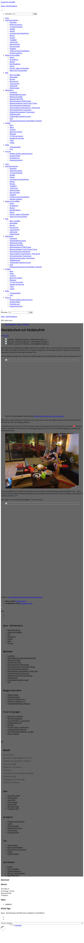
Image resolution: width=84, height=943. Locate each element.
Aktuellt (6, 750)
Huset (12, 57)
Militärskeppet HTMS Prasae (20, 101)
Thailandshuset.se (14, 871)
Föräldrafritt (23, 597)
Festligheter (13, 597)
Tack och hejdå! (9, 764)
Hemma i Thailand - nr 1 (16, 699)
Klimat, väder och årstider (19, 68)
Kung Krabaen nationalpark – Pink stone (25, 108)
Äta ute (12, 79)
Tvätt (12, 140)
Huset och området (12, 55)
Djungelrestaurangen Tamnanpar (22, 112)
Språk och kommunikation (19, 51)
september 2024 (13, 796)
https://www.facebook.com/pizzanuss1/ (49, 416)
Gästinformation (11, 20)
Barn (11, 125)
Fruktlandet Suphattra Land (20, 116)
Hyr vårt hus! (8, 755)
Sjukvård (13, 48)
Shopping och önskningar (14, 779)
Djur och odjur (15, 46)
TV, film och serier (16, 136)
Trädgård (13, 40)
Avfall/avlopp (15, 44)
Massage (13, 134)
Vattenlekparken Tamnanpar (20, 110)
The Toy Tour (12, 830)
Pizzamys (39, 597)
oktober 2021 (12, 798)
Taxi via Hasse (12, 845)
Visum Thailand (13, 734)
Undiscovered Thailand (15, 821)
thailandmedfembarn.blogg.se (18, 703)
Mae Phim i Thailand (15, 716)
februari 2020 (12, 802)
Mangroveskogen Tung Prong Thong (23, 103)
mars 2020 (11, 800)
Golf (11, 118)
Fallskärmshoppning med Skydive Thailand (26, 121)
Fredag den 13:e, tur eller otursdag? (18, 773)
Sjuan (19, 324)
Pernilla (6, 335)
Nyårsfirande (14, 88)
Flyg (11, 149)
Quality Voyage (13, 826)
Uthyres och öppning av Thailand (17, 761)
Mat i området (15, 75)
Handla (12, 29)
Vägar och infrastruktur (18, 70)
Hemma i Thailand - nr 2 (16, 701)
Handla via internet (17, 138)
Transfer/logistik (16, 27)
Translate (18, 925)
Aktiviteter (9, 90)
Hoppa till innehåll (8, 2)
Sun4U (9, 824)
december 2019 (13, 806)
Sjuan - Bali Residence (9, 6)
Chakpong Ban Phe (14, 723)
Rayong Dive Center (14, 828)
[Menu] (2, 10)
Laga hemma (14, 83)
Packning (13, 22)
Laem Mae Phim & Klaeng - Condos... (20, 732)
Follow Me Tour (13, 832)
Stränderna (14, 59)
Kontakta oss (15, 158)
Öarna (12, 66)
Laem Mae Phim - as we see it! (18, 721)
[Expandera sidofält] (2, 738)
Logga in (8, 904)
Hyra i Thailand (13, 869)
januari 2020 (11, 804)
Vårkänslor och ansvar (12, 767)
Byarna (12, 62)
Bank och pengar (16, 132)
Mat (6, 73)
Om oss (8, 151)
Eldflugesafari (15, 114)
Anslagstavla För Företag (16, 729)
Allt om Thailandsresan (16, 873)
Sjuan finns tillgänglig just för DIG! (17, 758)
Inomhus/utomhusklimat (19, 33)
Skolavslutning (9, 776)
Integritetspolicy (16, 160)
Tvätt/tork (14, 42)
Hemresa (7, 770)
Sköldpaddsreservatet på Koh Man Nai (21, 658)
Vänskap (26, 324)
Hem (7, 18)
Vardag (7, 123)
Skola (12, 127)
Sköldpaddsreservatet (18, 94)
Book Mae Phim (13, 875)
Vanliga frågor (15, 156)
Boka (7, 145)
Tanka (12, 142)
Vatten (12, 31)
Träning (13, 129)
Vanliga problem (16, 53)
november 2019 (13, 809)
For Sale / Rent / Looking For (18, 727)
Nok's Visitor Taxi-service (16, 849)
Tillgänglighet (15, 147)
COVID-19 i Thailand (11, 782)
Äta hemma (14, 81)
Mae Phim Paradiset (14, 718)
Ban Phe (10, 725)
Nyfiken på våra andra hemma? (21, 153)
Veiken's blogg (12, 695)
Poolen (12, 38)
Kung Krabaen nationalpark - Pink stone (22, 671)
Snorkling (13, 92)
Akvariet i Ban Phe (16, 99)
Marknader (14, 77)
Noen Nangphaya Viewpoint (20, 105)
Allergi (12, 35)
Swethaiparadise (13, 697)
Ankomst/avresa (16, 24)
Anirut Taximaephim (15, 847)
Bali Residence (15, 64)
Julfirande (13, 86)
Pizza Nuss (32, 597)
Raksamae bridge (16, 97)
